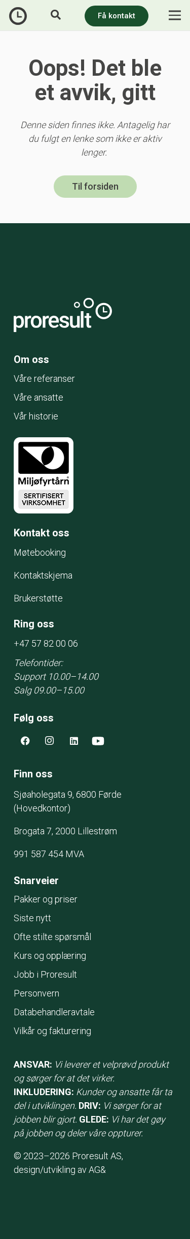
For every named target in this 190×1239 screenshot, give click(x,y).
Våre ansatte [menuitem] (38, 397)
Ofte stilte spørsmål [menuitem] (52, 936)
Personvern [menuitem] (36, 993)
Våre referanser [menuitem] (44, 378)
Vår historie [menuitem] (36, 416)
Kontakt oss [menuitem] (41, 533)
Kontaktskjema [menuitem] (43, 575)
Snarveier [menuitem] (36, 880)
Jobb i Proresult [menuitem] (45, 974)
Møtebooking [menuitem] (40, 552)
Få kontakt (116, 15)
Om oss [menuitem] (31, 359)
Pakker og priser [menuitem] (46, 899)
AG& (97, 1169)
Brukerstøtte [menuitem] (38, 598)
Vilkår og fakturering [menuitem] (52, 1030)
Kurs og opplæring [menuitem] (50, 955)
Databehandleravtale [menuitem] (54, 1012)
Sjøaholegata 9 (68, 794)
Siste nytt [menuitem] (32, 918)
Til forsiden (95, 186)
